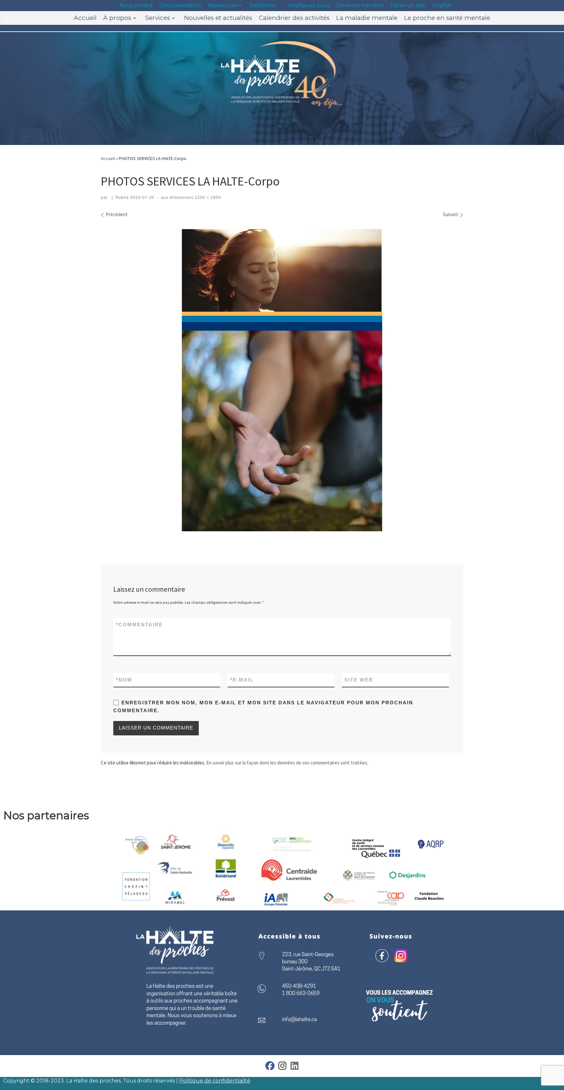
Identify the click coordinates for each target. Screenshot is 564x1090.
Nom (124, 679)
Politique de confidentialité (214, 1081)
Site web (358, 679)
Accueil (108, 158)
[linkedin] (294, 1067)
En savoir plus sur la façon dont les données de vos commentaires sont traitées (286, 763)
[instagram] (282, 1067)
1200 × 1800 (207, 197)
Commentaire (139, 624)
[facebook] (269, 1067)
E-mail (242, 679)
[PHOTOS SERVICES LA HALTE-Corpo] (282, 380)
